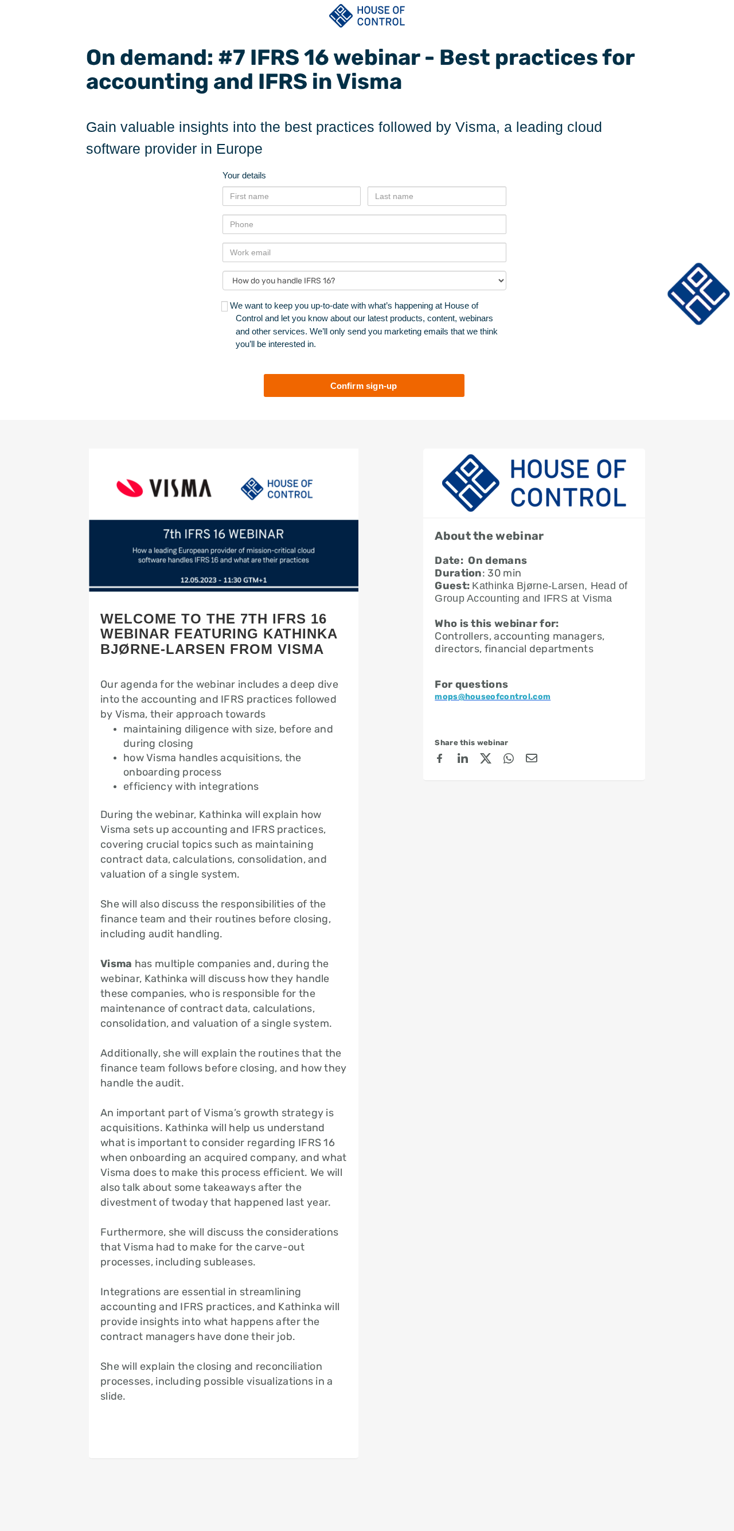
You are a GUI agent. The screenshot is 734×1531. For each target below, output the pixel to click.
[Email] (531, 760)
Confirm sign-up (363, 386)
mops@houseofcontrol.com (492, 697)
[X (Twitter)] (486, 760)
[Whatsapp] (509, 760)
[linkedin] (463, 760)
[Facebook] (440, 760)
